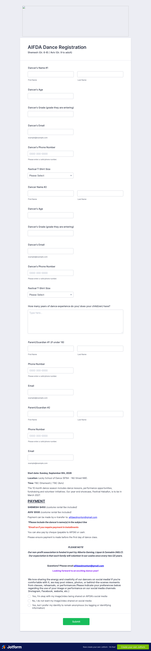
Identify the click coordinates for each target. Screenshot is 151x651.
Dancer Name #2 (37, 187)
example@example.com (37, 138)
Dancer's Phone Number (41, 147)
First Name (32, 80)
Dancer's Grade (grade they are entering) (51, 107)
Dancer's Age (35, 89)
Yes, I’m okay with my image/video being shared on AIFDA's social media (69, 596)
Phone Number (36, 364)
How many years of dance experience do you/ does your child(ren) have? (69, 306)
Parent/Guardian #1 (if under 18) (46, 342)
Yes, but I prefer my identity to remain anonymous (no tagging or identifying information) (71, 606)
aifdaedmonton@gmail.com (83, 517)
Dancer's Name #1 (38, 67)
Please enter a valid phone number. (42, 159)
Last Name (82, 80)
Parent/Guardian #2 (39, 407)
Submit (76, 621)
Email (31, 385)
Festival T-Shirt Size (39, 169)
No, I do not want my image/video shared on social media (61, 600)
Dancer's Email (36, 125)
